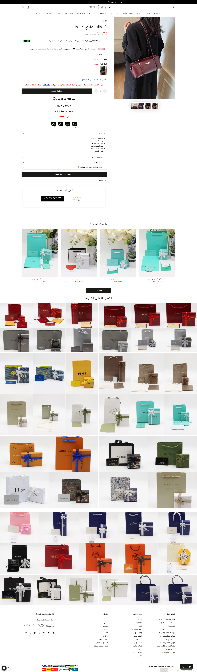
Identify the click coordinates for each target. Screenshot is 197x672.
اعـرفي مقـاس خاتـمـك (167, 642)
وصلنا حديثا (138, 632)
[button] (174, 7)
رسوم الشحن (103, 35)
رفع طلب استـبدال (169, 649)
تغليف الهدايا (46, 85)
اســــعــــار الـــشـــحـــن (168, 622)
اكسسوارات (138, 619)
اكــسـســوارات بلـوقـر (168, 629)
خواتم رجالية (137, 646)
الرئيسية (104, 21)
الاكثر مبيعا (138, 636)
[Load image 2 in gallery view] (148, 106)
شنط (140, 626)
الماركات (139, 622)
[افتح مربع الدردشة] (4, 668)
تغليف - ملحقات (136, 629)
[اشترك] (23, 620)
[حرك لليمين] (23, 2)
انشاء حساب (137, 652)
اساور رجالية (137, 642)
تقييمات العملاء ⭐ (168, 652)
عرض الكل (98, 290)
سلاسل (105, 626)
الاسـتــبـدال (171, 626)
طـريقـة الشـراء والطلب (167, 619)
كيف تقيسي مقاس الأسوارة (165, 646)
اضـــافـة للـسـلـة (56, 91)
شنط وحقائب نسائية (101, 646)
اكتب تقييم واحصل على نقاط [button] (52, 198)
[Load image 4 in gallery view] (134, 106)
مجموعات (139, 639)
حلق (107, 619)
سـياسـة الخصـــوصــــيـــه (167, 632)
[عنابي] (103, 70)
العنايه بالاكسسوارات (167, 636)
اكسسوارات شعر (102, 642)
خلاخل (106, 629)
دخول (140, 649)
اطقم (106, 632)
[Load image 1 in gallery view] (155, 106)
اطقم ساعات (103, 639)
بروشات (105, 636)
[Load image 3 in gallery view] (141, 106)
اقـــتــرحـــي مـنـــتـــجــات (167, 639)
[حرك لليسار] (173, 2)
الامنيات (139, 655)
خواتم (106, 622)
